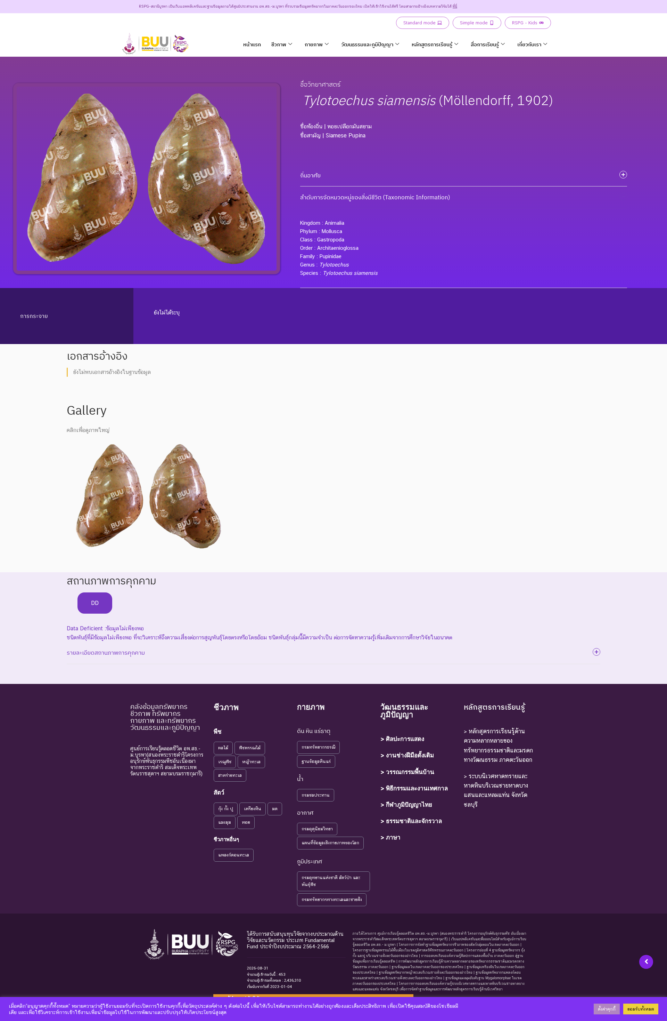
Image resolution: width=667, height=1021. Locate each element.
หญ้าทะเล (251, 761)
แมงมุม (224, 822)
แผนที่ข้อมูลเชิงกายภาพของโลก (330, 842)
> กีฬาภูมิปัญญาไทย (406, 804)
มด (275, 808)
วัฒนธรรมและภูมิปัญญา (367, 44)
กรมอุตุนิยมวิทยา (317, 828)
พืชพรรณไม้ (250, 747)
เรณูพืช (224, 761)
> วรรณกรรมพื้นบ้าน (407, 771)
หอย (246, 822)
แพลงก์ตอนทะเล (233, 855)
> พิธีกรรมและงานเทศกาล (414, 788)
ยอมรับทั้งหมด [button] (640, 1009)
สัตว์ (219, 792)
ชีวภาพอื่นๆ (226, 839)
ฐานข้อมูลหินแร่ (316, 761)
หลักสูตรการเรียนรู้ (432, 44)
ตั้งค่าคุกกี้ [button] (607, 1009)
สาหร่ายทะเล (230, 775)
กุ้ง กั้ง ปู (225, 808)
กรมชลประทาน (316, 795)
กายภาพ (314, 44)
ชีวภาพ (278, 44)
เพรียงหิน (252, 808)
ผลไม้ (223, 747)
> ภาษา (390, 837)
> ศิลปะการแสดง (402, 738)
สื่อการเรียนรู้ (485, 44)
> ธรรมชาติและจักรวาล (411, 820)
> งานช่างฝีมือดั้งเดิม (407, 755)
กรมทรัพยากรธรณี (318, 747)
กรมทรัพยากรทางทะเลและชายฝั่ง (332, 899)
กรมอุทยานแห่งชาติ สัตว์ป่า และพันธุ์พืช (331, 881)
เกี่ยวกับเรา (529, 44)
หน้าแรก (252, 44)
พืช (218, 731)
